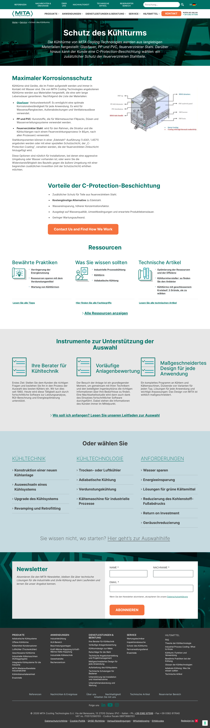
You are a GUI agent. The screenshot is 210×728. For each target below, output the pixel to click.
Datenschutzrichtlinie (56, 720)
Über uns (91, 694)
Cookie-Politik (77, 720)
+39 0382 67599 (190, 14)
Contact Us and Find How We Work (83, 229)
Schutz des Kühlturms (39, 22)
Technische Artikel (140, 694)
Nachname (161, 567)
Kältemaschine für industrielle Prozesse (104, 501)
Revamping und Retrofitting (37, 508)
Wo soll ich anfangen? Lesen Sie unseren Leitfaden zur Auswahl (106, 415)
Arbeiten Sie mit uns (105, 697)
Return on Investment (161, 513)
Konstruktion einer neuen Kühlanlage (35, 472)
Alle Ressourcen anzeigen (106, 313)
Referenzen (35, 694)
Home (15, 22)
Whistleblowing (141, 720)
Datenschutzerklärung (177, 596)
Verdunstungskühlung (97, 489)
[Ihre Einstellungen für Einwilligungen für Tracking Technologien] (205, 723)
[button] (193, 4)
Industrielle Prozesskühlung (109, 269)
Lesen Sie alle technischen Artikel (158, 302)
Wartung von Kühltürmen (45, 286)
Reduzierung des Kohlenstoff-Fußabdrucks (168, 501)
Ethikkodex (158, 720)
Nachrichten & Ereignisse (63, 694)
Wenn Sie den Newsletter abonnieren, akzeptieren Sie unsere (149, 596)
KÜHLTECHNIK (29, 458)
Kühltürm (99, 275)
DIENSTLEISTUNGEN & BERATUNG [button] (105, 13)
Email (114, 582)
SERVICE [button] (134, 13)
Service (23, 22)
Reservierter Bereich (170, 694)
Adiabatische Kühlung (106, 280)
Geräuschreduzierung (161, 523)
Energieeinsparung (159, 480)
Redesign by (187, 720)
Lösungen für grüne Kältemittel (169, 489)
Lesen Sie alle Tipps (24, 302)
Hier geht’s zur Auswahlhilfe (139, 538)
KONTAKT (171, 13)
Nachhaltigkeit (113, 694)
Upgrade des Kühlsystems (36, 499)
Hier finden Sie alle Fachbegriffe (94, 302)
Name (114, 567)
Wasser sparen (155, 470)
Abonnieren (127, 610)
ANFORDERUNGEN (162, 458)
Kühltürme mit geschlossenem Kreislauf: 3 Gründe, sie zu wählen (174, 290)
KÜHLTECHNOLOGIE (100, 458)
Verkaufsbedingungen (119, 720)
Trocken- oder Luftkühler (100, 470)
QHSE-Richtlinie (96, 720)
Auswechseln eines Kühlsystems (30, 486)
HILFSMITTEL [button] (150, 13)
